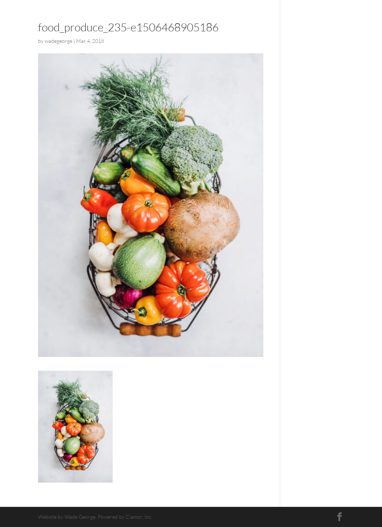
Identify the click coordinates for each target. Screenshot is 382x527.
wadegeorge (58, 41)
